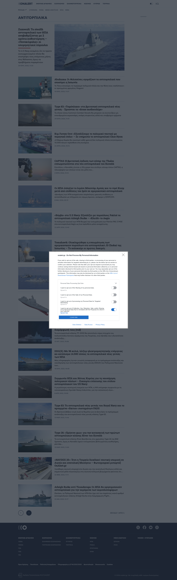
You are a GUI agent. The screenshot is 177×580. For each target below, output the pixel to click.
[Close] (124, 255)
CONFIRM (74, 317)
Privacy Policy (100, 324)
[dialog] (88, 290)
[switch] (114, 287)
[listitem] (88, 283)
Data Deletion (77, 324)
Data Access (88, 324)
